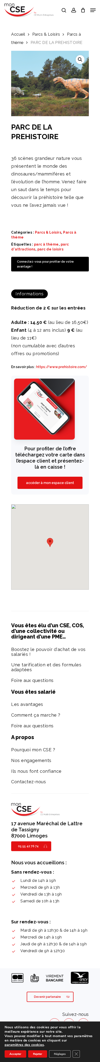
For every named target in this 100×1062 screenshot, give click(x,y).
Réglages (60, 1054)
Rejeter (37, 1054)
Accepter (15, 1054)
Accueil (18, 34)
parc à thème (46, 244)
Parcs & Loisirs (46, 34)
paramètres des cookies (24, 1045)
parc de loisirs (50, 249)
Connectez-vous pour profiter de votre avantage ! (45, 264)
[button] (80, 59)
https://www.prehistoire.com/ (61, 367)
